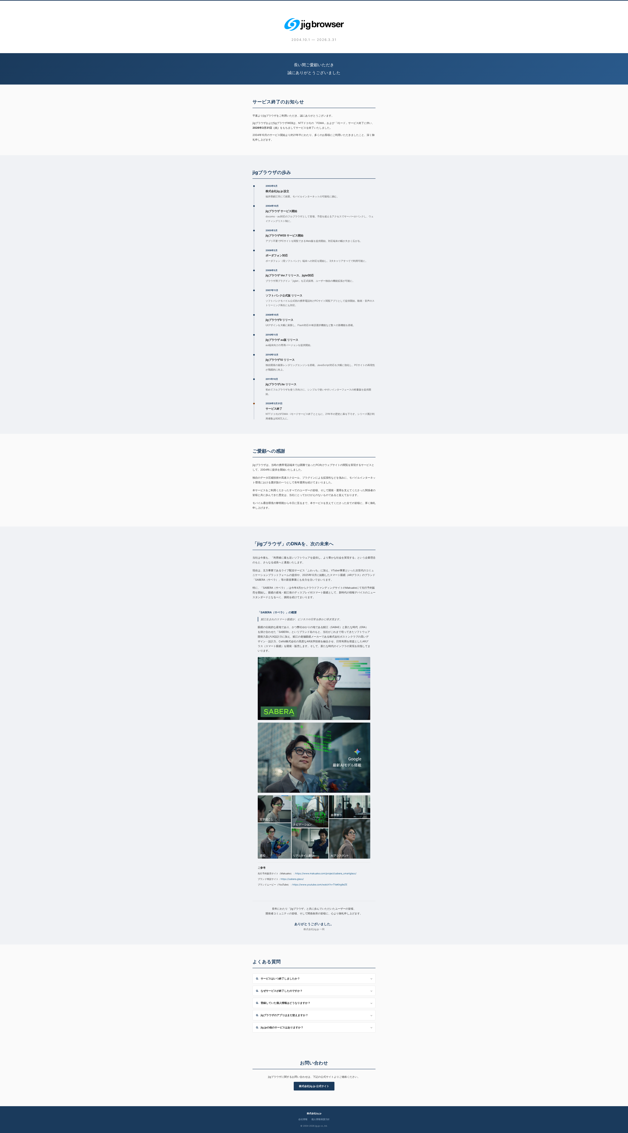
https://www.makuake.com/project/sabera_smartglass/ (325, 873)
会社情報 (302, 1119)
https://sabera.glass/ (292, 879)
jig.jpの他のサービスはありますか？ (282, 1027)
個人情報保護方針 (320, 1119)
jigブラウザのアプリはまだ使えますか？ (284, 1015)
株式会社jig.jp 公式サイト (314, 1086)
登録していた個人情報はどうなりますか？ (285, 1002)
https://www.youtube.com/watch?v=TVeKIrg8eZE (319, 884)
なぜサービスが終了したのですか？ (282, 990)
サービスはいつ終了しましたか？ (280, 978)
